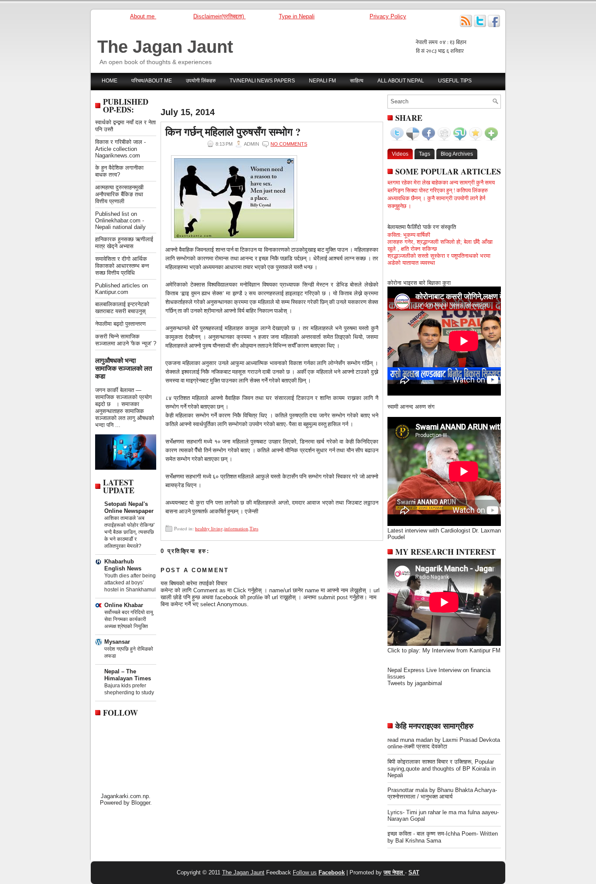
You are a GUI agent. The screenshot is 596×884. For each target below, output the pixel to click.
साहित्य (356, 81)
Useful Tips (455, 81)
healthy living (209, 528)
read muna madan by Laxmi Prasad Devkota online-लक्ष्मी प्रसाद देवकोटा (443, 743)
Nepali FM (322, 81)
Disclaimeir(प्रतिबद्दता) (219, 16)
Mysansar (117, 641)
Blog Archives (457, 154)
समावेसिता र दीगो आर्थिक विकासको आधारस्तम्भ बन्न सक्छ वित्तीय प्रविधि (122, 266)
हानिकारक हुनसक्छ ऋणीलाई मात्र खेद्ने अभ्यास (124, 242)
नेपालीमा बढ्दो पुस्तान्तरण (120, 324)
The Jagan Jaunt (165, 46)
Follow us (305, 872)
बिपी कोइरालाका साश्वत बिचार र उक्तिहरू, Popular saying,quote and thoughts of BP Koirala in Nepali (441, 768)
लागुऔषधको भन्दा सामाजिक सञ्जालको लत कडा (123, 368)
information (236, 528)
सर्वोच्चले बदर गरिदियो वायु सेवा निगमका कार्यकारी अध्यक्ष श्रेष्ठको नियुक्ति (128, 619)
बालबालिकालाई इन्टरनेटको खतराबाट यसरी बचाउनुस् (122, 307)
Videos (400, 154)
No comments (289, 144)
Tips (254, 528)
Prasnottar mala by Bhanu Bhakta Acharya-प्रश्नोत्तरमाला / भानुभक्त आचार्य (442, 793)
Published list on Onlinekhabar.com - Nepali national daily (120, 220)
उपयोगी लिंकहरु (201, 81)
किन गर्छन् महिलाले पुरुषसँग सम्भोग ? (233, 131)
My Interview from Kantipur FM (461, 650)
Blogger (140, 802)
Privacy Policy (388, 16)
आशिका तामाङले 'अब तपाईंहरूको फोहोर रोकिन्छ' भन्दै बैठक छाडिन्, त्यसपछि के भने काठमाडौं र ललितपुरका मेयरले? (129, 532)
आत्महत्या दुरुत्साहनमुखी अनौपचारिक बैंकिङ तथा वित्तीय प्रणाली (119, 194)
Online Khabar (123, 605)
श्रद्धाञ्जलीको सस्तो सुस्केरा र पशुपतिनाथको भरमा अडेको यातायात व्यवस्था (438, 259)
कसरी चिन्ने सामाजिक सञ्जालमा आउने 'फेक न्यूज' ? (125, 340)
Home (109, 81)
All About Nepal (400, 81)
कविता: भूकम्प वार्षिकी (408, 235)
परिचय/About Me (151, 81)
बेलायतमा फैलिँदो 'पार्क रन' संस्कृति (421, 227)
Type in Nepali (297, 16)
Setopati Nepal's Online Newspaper (129, 507)
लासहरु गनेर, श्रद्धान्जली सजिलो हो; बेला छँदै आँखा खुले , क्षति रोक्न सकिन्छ (440, 245)
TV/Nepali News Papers (262, 81)
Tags (424, 154)
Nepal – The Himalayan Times (127, 675)
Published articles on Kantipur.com (121, 288)
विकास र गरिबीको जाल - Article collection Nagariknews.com (120, 149)
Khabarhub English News (122, 565)
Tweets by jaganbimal (414, 683)
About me (143, 16)
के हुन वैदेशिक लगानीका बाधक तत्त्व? (119, 171)
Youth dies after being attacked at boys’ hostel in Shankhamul (130, 583)
